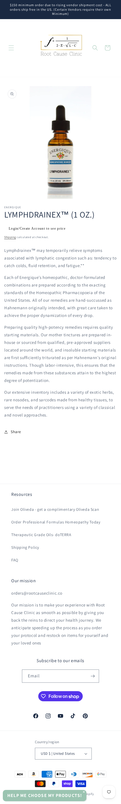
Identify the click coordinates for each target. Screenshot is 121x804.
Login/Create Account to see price (37, 228)
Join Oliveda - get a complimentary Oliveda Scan (55, 509)
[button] (11, 48)
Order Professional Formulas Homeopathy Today (55, 522)
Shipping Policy (25, 547)
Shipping (10, 237)
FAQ (14, 560)
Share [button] (16, 431)
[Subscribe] (92, 676)
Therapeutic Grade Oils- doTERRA (41, 534)
